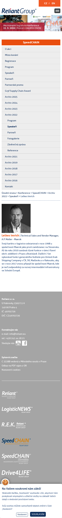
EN (53, 3)
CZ (45, 3)
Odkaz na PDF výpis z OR (14, 365)
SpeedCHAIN (31, 42)
